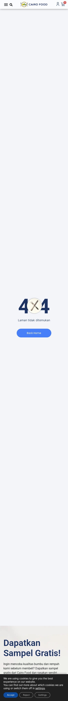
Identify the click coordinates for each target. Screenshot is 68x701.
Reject (26, 695)
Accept (10, 695)
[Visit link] (34, 4)
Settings (42, 695)
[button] (6, 4)
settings (40, 688)
